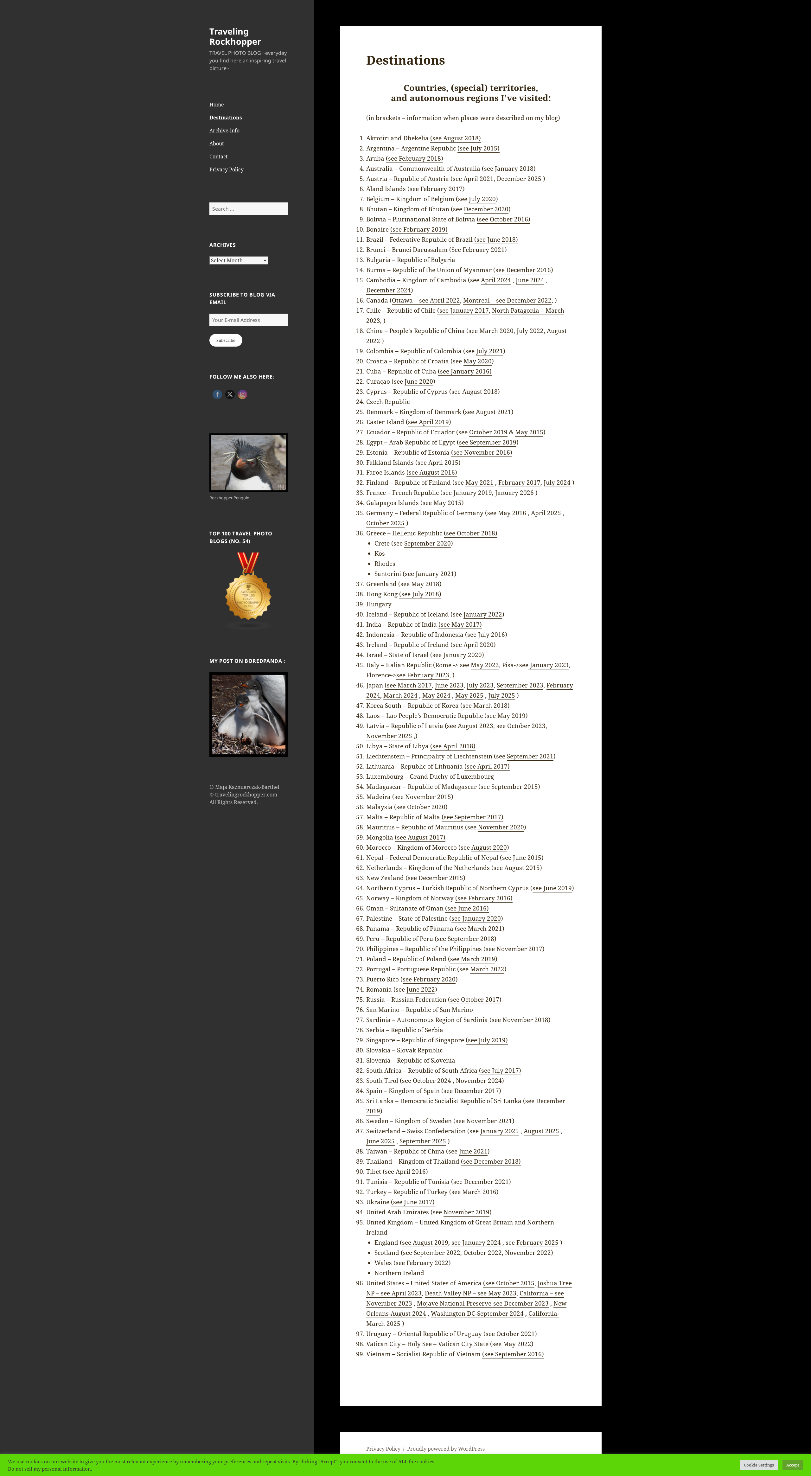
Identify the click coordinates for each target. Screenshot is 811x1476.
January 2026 (514, 493)
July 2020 (482, 199)
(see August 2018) (455, 138)
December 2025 (519, 179)
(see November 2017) (514, 949)
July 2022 (530, 331)
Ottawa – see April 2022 (426, 300)
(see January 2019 (466, 493)
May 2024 (436, 695)
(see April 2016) (405, 1171)
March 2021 (485, 928)
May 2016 (512, 513)
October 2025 (385, 523)
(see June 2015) (522, 857)
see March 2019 (472, 959)
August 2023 (475, 726)
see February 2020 (429, 979)
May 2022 (485, 665)
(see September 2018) (465, 939)
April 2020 (478, 645)
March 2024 (400, 695)
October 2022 (482, 1253)
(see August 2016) (431, 472)
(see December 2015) (435, 878)
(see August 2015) (516, 868)
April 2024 (496, 280)
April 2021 (478, 179)
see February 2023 (422, 675)
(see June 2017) (413, 1202)
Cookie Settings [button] (759, 1465)
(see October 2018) (470, 533)
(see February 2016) (484, 898)
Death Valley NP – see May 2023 (470, 1293)
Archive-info (224, 130)
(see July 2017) (500, 1070)
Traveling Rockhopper (235, 36)
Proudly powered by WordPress (446, 1448)
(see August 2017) (420, 837)
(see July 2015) (478, 148)
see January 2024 (476, 1242)
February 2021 (484, 250)
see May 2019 (506, 716)
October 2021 (515, 1334)
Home (216, 104)
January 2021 (435, 574)
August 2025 (541, 1131)
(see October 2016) (503, 219)
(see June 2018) (496, 239)
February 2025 (537, 1242)
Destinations (225, 117)
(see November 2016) (481, 452)
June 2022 (420, 989)
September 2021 (530, 756)
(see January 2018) (509, 168)
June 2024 (530, 280)
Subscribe (225, 340)
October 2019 (488, 432)
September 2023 (520, 685)
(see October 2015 (508, 1283)
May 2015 (529, 432)
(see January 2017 (463, 310)
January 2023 (548, 665)
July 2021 (489, 351)
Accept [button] (792, 1465)
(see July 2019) (487, 1040)
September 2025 (422, 1141)
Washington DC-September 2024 (477, 1313)
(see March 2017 (408, 685)
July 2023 (480, 685)
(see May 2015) (442, 503)
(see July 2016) (486, 634)
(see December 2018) (491, 1161)
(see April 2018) (453, 746)
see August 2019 (425, 1242)
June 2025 (380, 1141)
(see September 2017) (472, 817)
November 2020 (501, 827)
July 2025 (501, 695)
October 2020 (426, 807)
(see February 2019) (419, 229)
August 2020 (489, 847)
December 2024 (388, 290)
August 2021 (493, 412)
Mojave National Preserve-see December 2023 (483, 1303)
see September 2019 (487, 442)
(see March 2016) (474, 1192)
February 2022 (427, 1263)
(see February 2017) (436, 189)
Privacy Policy (226, 169)
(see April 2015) (438, 462)
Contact (218, 156)
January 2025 (499, 1131)
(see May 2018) (420, 584)
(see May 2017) (460, 624)
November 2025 (389, 736)
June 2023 (449, 685)
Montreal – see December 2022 (507, 300)
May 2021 (479, 482)
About (216, 143)
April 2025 (546, 513)
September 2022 (437, 1253)
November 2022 (528, 1253)
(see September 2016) (513, 1354)
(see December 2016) (523, 270)
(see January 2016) (465, 371)
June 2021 (473, 1151)
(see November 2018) (520, 1020)
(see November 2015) (422, 797)
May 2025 (469, 695)
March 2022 (487, 969)
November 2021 (489, 1121)
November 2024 (479, 1081)
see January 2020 (457, 655)
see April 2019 (428, 422)
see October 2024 (426, 1081)
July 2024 (557, 482)
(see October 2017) (474, 999)
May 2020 (477, 361)
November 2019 (466, 1212)
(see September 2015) (509, 787)
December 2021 (486, 1182)
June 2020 (419, 381)
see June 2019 (552, 888)
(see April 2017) (487, 766)
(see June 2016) (467, 908)
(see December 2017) (471, 1091)
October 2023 (526, 726)
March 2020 (496, 331)
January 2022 (482, 614)
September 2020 (427, 543)
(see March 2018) (485, 705)
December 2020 (486, 209)
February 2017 (519, 482)
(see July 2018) (420, 594)
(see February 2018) (414, 158)
